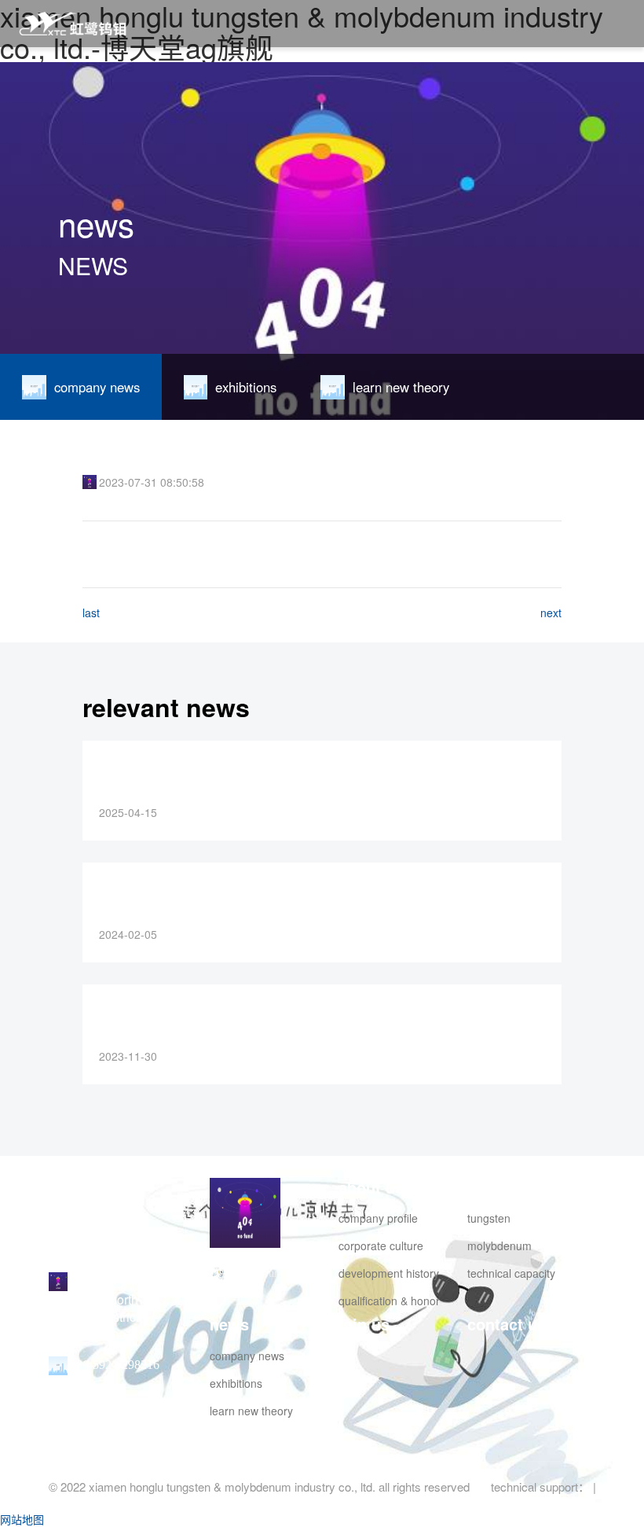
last (91, 612)
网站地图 (22, 1519)
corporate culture (380, 1245)
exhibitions (236, 1383)
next (551, 612)
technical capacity (511, 1273)
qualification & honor (389, 1300)
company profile (378, 1218)
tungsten (488, 1218)
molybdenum (499, 1245)
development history (388, 1273)
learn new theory (251, 1410)
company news (247, 1355)
